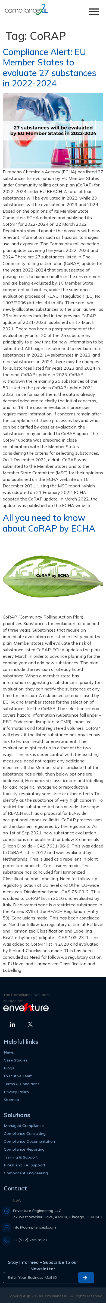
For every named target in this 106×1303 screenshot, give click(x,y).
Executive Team (18, 1076)
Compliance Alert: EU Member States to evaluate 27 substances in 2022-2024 (49, 67)
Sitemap (11, 1099)
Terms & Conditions (21, 1084)
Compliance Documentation (29, 1141)
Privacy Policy (16, 1092)
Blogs (9, 1068)
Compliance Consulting (25, 1133)
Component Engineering (26, 1173)
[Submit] (86, 1277)
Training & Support (21, 1157)
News (9, 1052)
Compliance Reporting (24, 1149)
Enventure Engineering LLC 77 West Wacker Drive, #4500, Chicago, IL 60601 (58, 1213)
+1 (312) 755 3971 (30, 1240)
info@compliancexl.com (34, 1227)
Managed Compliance (24, 1125)
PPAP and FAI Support (24, 1165)
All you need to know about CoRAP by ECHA (49, 522)
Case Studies (15, 1060)
